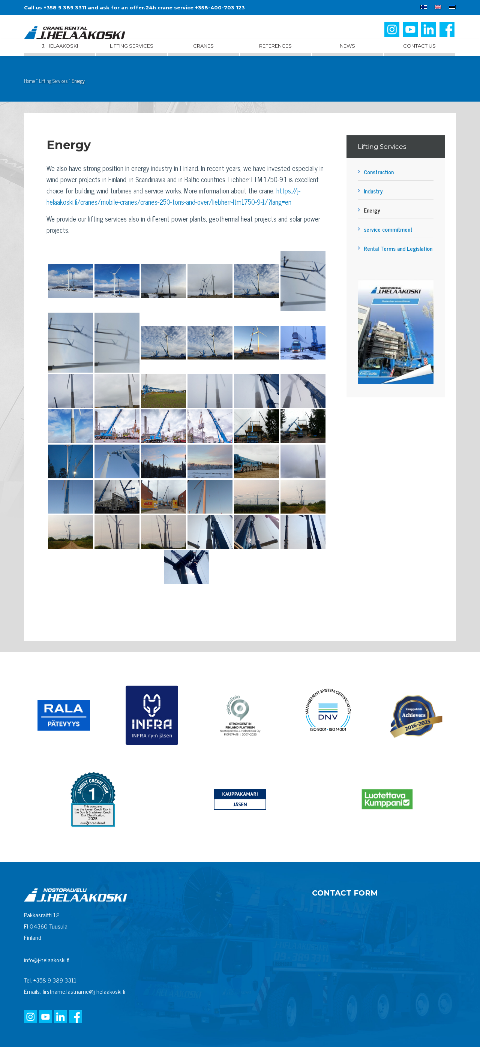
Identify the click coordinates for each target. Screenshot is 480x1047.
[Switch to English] (438, 8)
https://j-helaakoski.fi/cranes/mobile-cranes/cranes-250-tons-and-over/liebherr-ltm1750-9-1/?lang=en (173, 196)
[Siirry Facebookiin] (448, 32)
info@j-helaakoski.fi (46, 960)
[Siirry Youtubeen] (411, 32)
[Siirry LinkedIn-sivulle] (429, 32)
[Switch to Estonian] (450, 8)
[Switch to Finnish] (424, 8)
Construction (379, 172)
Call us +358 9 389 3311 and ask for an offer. (85, 7)
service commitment (388, 229)
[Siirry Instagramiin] (392, 32)
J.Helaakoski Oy (74, 33)
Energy (372, 210)
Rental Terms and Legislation (398, 248)
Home (29, 81)
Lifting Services (53, 81)
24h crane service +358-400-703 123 (195, 7)
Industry (373, 191)
